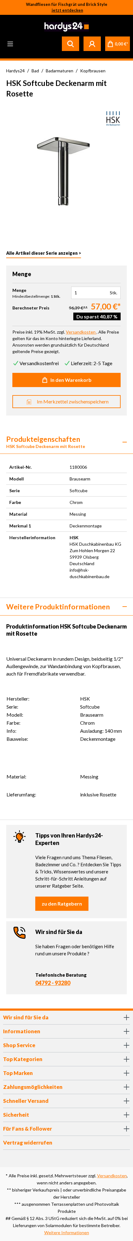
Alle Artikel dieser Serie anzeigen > (43, 253)
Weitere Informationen (66, 1232)
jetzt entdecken (67, 10)
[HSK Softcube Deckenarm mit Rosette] (66, 170)
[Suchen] (70, 43)
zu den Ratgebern (62, 903)
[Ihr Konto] (92, 43)
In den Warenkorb (71, 380)
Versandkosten (112, 1175)
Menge (19, 290)
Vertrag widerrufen (27, 1142)
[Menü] (10, 43)
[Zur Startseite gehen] (66, 27)
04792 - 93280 (52, 982)
